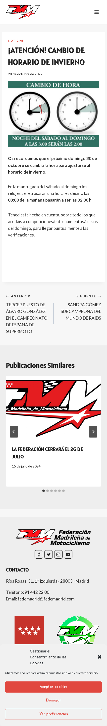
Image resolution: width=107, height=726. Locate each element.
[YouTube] (68, 554)
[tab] (43, 491)
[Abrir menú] (96, 12)
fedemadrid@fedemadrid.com (46, 598)
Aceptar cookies (53, 687)
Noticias (16, 40)
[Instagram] (58, 554)
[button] (99, 656)
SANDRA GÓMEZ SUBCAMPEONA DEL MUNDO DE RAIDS (81, 307)
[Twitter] (48, 554)
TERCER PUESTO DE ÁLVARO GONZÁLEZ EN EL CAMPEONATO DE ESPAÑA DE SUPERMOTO (27, 314)
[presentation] (53, 408)
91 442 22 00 (37, 592)
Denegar (53, 700)
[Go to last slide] (14, 432)
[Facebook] (39, 554)
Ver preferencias (53, 714)
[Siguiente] (93, 432)
